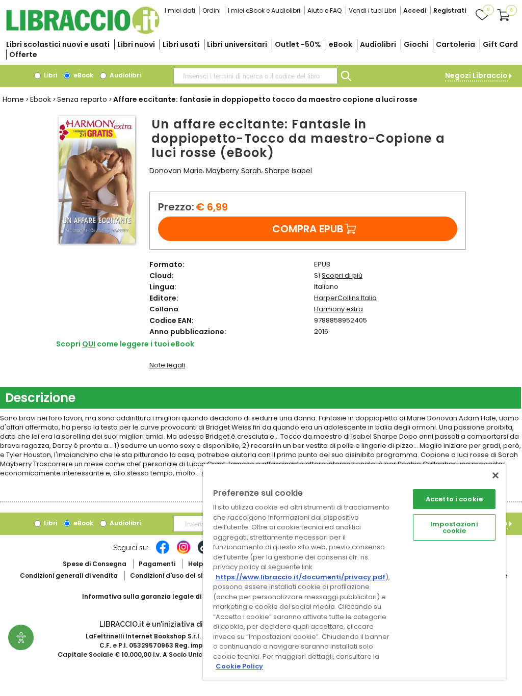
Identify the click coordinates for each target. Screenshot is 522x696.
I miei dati (180, 10)
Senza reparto (82, 99)
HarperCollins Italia (345, 298)
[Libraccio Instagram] (183, 552)
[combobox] (255, 76)
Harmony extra (338, 309)
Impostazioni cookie (454, 527)
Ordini (211, 10)
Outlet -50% (298, 44)
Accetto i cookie (454, 499)
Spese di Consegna (94, 563)
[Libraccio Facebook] (162, 552)
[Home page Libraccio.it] (82, 32)
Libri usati (181, 44)
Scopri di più (342, 275)
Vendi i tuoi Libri (372, 10)
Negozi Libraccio (476, 75)
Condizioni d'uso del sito (170, 575)
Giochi (416, 44)
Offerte (23, 54)
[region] (354, 571)
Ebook (40, 99)
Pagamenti (157, 563)
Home (13, 99)
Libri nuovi (136, 44)
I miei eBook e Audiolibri (264, 10)
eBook (340, 44)
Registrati (449, 10)
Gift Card (500, 44)
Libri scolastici (58, 44)
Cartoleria (455, 44)
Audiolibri (378, 44)
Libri (49, 75)
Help (195, 563)
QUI (88, 344)
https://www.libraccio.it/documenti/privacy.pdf (300, 577)
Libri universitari (237, 44)
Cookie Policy (239, 666)
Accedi (414, 10)
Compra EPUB (308, 229)
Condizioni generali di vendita (69, 575)
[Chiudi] (495, 475)
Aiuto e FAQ (324, 10)
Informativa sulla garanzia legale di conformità (161, 596)
